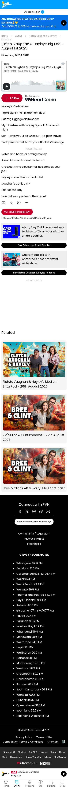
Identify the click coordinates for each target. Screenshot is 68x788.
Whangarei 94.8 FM (29, 563)
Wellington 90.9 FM (29, 653)
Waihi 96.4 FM (25, 579)
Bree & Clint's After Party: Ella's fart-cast (34, 469)
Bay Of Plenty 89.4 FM (31, 600)
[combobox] (26, 203)
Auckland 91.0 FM (27, 568)
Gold (4, 757)
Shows (18, 35)
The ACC (33, 752)
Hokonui (47, 757)
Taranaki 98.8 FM (27, 621)
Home (4, 35)
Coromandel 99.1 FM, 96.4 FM (35, 574)
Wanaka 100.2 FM (28, 695)
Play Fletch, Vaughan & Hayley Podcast (34, 263)
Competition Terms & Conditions (23, 741)
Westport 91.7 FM (28, 668)
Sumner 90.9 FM (27, 684)
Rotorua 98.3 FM (27, 605)
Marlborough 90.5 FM (30, 663)
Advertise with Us (34, 538)
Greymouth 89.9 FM (29, 674)
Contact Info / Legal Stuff (34, 533)
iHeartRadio (34, 544)
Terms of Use (44, 737)
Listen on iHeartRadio (34, 774)
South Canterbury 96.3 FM (34, 689)
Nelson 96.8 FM (26, 658)
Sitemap (52, 741)
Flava (62, 752)
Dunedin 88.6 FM (27, 700)
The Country (60, 757)
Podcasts (6, 39)
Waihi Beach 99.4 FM (30, 584)
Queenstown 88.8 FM (30, 705)
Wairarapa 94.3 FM (29, 642)
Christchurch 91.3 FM (30, 679)
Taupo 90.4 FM (26, 616)
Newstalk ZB (9, 752)
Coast (53, 752)
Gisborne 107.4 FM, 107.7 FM (35, 611)
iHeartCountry (16, 757)
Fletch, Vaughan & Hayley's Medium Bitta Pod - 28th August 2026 (34, 365)
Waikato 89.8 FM (27, 589)
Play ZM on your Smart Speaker (34, 235)
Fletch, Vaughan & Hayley (43, 35)
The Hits (22, 752)
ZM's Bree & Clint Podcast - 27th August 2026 (34, 418)
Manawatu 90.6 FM (29, 637)
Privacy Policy (24, 737)
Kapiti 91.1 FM (24, 647)
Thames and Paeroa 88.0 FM (35, 595)
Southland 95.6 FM (28, 711)
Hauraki (44, 752)
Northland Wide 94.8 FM (32, 716)
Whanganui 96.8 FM (29, 632)
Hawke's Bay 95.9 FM (30, 626)
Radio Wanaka (33, 757)
